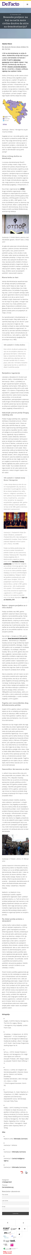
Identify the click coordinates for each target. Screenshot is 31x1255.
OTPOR (22, 189)
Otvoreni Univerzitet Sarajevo (16, 66)
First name (5, 1194)
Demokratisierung (7, 1187)
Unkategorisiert (7, 1182)
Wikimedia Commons (20, 1139)
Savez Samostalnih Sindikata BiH (17, 638)
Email (3, 1206)
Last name (5, 1200)
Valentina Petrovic (7, 44)
